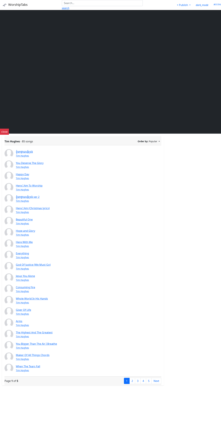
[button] (183, 5)
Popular (148, 141)
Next (156, 381)
